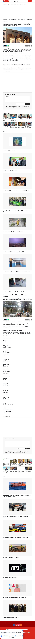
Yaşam (9, 4)
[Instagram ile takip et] (19, 625)
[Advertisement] (17, 12)
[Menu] (31, 1)
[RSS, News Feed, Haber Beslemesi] (21, 625)
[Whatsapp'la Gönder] (8, 45)
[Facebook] (3, 45)
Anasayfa (5, 4)
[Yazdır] (26, 45)
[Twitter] (5, 45)
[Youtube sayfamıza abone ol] (16, 625)
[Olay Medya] (10, 1)
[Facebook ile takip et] (14, 625)
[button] (28, 45)
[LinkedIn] (6, 45)
